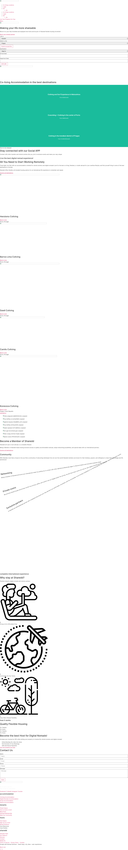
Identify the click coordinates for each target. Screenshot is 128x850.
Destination (3, 48)
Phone (1, 763)
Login (4, 7)
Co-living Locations (8, 5)
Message (2, 768)
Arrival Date (3, 53)
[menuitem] (65, 8)
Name (1, 753)
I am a (1, 36)
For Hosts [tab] (2, 729)
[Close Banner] (1, 849)
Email (1, 758)
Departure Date (4, 58)
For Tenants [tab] (3, 727)
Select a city (3, 41)
